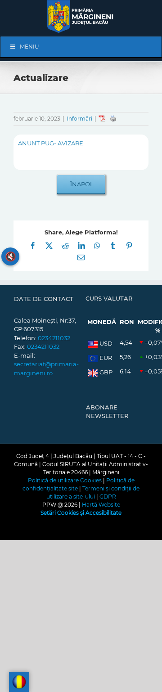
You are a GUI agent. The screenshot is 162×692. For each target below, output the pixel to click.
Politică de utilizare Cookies (65, 480)
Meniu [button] (29, 46)
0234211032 (54, 338)
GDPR (107, 496)
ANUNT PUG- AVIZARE (50, 143)
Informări (79, 118)
